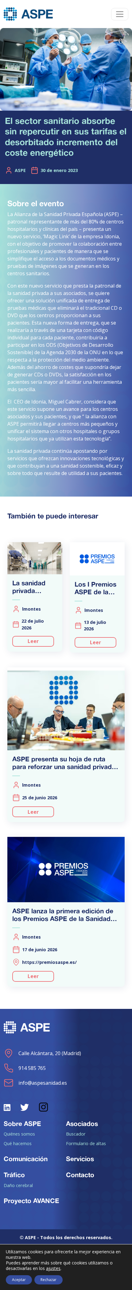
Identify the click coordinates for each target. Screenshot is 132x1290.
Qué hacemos (18, 1143)
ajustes (53, 1268)
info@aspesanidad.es (42, 1082)
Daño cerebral (18, 1185)
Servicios (80, 1159)
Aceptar (19, 1279)
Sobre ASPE (22, 1124)
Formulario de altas (86, 1143)
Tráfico (14, 1175)
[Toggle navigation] (119, 14)
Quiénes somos (19, 1134)
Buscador (76, 1134)
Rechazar (48, 1279)
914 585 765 (32, 1068)
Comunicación (26, 1159)
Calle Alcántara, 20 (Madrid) (49, 1053)
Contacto (80, 1175)
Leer (33, 641)
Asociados (82, 1124)
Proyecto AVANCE (31, 1201)
